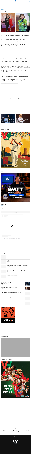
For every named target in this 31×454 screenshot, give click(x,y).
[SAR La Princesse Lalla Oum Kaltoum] (3, 276)
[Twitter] (14, 436)
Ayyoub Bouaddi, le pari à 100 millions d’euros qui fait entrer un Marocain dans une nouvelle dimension (12, 283)
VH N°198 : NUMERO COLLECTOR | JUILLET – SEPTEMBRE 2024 (16, 270)
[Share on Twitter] (18, 98)
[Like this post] (16, 98)
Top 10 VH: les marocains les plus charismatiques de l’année (15, 260)
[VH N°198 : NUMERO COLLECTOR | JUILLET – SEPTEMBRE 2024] (3, 271)
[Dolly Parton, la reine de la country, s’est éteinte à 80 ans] (23, 118)
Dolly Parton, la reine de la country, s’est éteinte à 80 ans (9, 287)
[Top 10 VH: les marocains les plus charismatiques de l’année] (3, 262)
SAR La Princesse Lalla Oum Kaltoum (12, 275)
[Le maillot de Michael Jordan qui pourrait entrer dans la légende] (27, 298)
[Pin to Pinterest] (19, 98)
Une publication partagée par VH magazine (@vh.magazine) (12, 238)
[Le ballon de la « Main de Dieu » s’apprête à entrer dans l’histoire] (27, 303)
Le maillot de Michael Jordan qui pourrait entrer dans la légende (10, 297)
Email (2, 208)
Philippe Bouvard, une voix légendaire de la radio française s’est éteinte (11, 292)
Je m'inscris (15, 212)
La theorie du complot (15, 347)
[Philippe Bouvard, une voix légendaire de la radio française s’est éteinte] (27, 293)
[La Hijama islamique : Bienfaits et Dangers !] (3, 257)
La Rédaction (8, 101)
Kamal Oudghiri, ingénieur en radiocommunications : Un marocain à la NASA (17, 265)
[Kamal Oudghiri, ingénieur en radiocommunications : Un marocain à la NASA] (3, 266)
